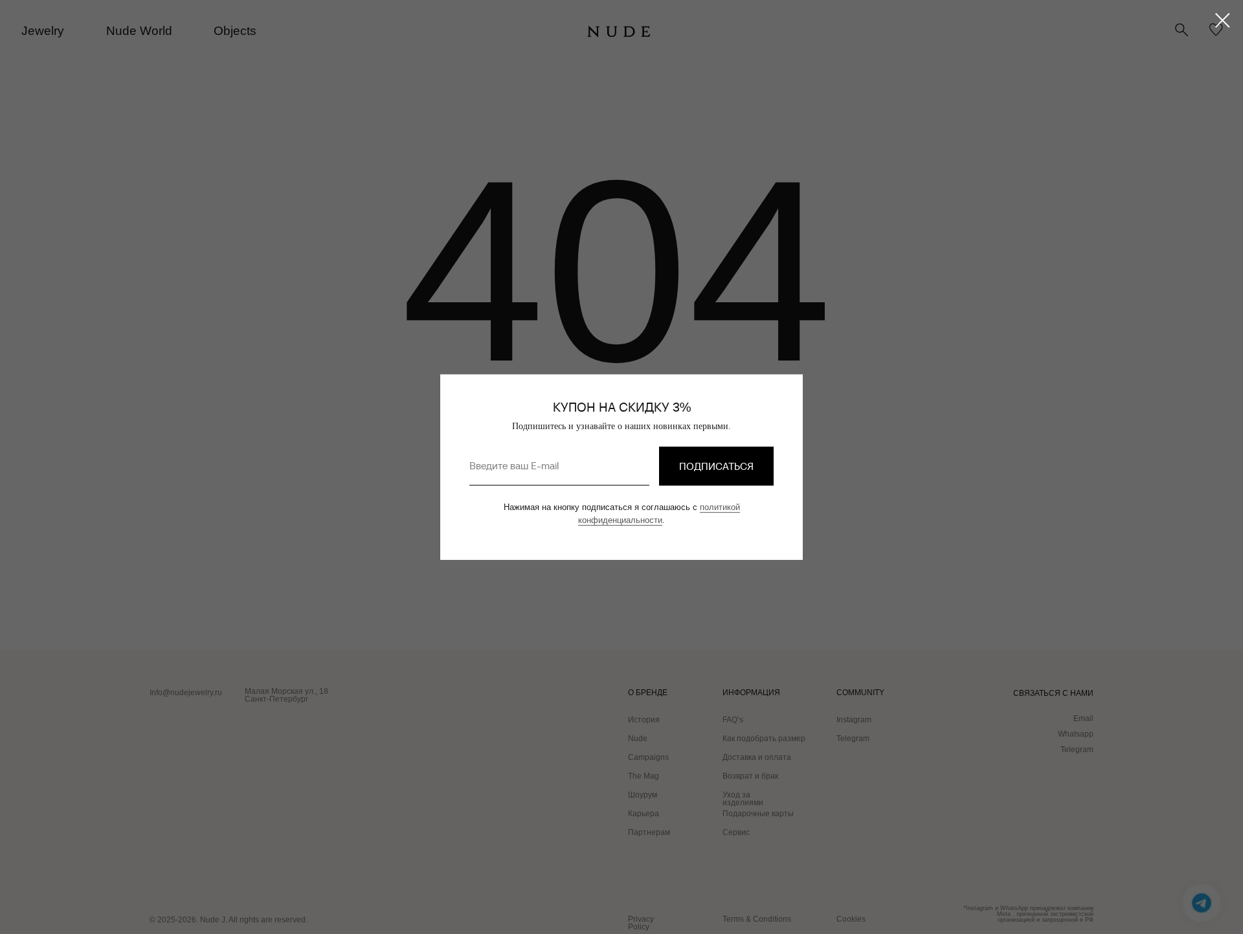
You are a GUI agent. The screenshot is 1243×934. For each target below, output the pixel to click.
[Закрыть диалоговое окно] (1223, 20)
